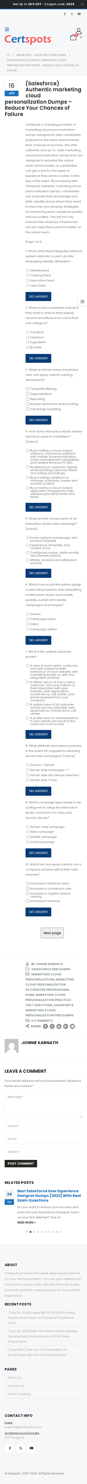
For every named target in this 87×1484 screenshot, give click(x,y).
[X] (72, 14)
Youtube (31, 1448)
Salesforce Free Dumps (51, 969)
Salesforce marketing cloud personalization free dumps (50, 1010)
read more (25, 1222)
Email (72, 1026)
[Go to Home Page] (8, 55)
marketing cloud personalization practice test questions (48, 1000)
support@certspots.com (23, 1427)
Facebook (45, 1026)
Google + (65, 1026)
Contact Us (16, 1386)
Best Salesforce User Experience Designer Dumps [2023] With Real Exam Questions (49, 1196)
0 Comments (42, 1020)
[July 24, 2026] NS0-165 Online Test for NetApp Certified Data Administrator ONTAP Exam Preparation (43, 1336)
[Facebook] (65, 14)
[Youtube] (79, 14)
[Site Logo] (28, 40)
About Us (14, 1377)
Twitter (52, 1026)
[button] (8, 29)
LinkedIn (58, 1026)
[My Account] (78, 31)
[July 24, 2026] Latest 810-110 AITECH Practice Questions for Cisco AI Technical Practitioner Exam (41, 1317)
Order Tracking (19, 1394)
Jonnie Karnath (49, 964)
